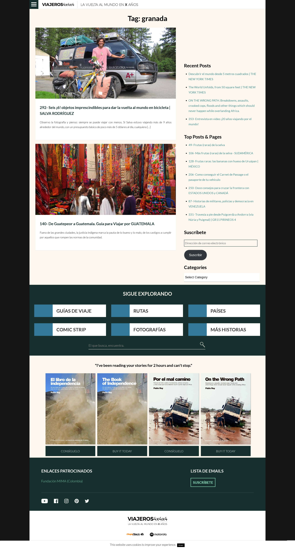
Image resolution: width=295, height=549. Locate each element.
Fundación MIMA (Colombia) (62, 481)
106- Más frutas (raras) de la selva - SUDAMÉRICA (221, 153)
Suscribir (195, 255)
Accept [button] (180, 545)
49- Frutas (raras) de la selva (207, 145)
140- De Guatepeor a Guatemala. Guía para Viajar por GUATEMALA (97, 223)
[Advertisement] (75, 263)
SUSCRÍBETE (203, 482)
